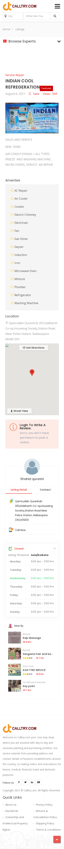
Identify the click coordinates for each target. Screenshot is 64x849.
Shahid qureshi (32, 479)
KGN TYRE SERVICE (34, 670)
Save (36, 94)
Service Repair (14, 75)
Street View (20, 411)
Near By (18, 626)
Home (6, 29)
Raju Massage (32, 638)
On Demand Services (34, 682)
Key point (29, 686)
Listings (19, 29)
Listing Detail (19, 489)
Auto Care (28, 666)
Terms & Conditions (48, 829)
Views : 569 (50, 94)
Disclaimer (11, 811)
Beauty (26, 634)
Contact (45, 489)
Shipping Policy (45, 823)
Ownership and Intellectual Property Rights (15, 823)
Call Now (20, 530)
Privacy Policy (44, 804)
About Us (10, 804)
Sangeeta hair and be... (38, 654)
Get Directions (34, 347)
